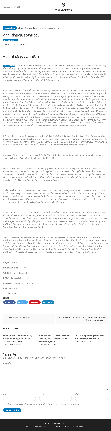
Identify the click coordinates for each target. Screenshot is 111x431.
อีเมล (42, 394)
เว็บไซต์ (78, 394)
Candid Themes (78, 426)
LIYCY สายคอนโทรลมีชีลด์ (19, 318)
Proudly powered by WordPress (39, 426)
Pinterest (35, 302)
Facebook (10, 302)
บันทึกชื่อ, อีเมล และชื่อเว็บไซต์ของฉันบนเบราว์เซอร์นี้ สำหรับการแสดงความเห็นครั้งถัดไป (43, 404)
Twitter (23, 302)
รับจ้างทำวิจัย (11, 293)
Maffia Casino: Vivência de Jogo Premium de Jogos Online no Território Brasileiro (18, 338)
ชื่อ (5, 394)
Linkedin (48, 302)
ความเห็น (8, 363)
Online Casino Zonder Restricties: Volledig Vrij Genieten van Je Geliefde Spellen (55, 338)
